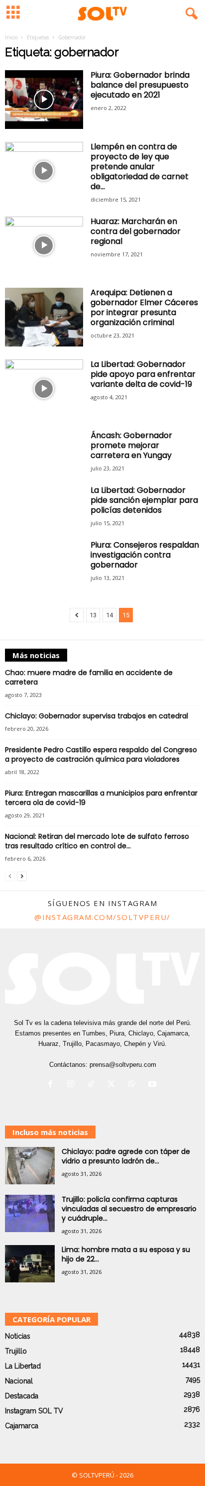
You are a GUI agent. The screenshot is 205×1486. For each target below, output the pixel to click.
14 (109, 615)
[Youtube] (153, 1085)
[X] (113, 1085)
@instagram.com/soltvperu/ (102, 917)
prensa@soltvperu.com (123, 1064)
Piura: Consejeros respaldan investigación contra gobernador (145, 555)
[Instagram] (73, 1085)
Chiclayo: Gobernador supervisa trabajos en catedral (96, 716)
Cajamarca (21, 1426)
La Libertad (23, 1366)
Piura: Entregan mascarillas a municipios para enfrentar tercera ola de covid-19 (101, 797)
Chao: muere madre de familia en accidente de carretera (89, 677)
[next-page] (22, 876)
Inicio (11, 37)
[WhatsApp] (134, 1085)
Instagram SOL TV (34, 1411)
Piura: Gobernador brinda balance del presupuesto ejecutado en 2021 (140, 85)
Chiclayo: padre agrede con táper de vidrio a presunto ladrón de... (126, 1156)
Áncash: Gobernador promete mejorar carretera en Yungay (131, 445)
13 (93, 615)
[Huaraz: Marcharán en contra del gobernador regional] (44, 246)
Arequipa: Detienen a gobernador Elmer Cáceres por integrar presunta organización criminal (144, 307)
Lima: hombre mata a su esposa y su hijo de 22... (126, 1254)
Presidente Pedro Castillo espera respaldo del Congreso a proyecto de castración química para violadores (101, 754)
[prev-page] (10, 876)
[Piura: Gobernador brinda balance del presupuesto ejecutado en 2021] (44, 99)
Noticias (17, 1336)
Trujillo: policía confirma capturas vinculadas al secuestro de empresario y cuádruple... (129, 1208)
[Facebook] (52, 1085)
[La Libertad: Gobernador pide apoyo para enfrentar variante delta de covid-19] (44, 388)
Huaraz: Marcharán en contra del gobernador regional (136, 231)
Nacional (19, 1381)
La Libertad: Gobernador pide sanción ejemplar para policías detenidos (144, 500)
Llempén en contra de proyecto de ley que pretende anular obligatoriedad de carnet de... (140, 166)
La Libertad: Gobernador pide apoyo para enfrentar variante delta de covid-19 (143, 374)
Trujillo (16, 1351)
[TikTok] (93, 1085)
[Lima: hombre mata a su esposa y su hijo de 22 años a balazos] (30, 1263)
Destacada (21, 1396)
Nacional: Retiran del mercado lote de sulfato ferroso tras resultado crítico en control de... (97, 841)
